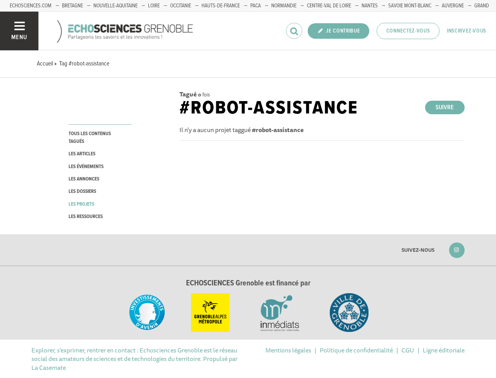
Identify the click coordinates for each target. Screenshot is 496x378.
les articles (82, 154)
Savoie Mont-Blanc (409, 5)
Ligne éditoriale (444, 350)
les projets (81, 204)
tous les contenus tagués (90, 137)
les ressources (86, 216)
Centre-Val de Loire (329, 5)
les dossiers (82, 191)
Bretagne (72, 5)
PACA (255, 5)
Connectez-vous (408, 30)
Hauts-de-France (221, 5)
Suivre (445, 107)
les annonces (84, 179)
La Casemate (48, 368)
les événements (86, 166)
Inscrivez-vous (466, 30)
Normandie (283, 5)
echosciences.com (31, 5)
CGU (407, 350)
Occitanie (180, 5)
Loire (154, 5)
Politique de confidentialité (356, 350)
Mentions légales (288, 350)
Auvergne (453, 5)
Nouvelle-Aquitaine (115, 5)
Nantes (370, 5)
